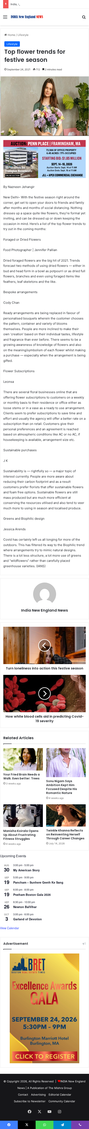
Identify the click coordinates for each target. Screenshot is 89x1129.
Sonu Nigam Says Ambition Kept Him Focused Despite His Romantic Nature (61, 787)
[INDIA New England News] (26, 16)
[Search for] (84, 18)
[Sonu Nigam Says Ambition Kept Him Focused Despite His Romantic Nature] (66, 762)
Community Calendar (61, 1101)
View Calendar (9, 928)
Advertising (38, 1094)
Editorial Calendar (60, 1094)
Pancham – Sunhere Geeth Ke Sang (38, 882)
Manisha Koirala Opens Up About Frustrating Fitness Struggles (20, 835)
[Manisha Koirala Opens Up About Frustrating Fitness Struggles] (23, 815)
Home (11, 35)
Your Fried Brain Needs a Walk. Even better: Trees (21, 776)
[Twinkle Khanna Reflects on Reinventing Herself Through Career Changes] (66, 815)
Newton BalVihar (25, 907)
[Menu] (5, 18)
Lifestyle (23, 35)
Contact (23, 1094)
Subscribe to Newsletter (30, 1101)
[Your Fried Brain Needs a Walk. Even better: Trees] (23, 759)
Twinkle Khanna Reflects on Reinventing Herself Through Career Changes (65, 834)
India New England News (44, 610)
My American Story (26, 870)
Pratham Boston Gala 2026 (32, 894)
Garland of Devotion (27, 919)
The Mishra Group (60, 1088)
